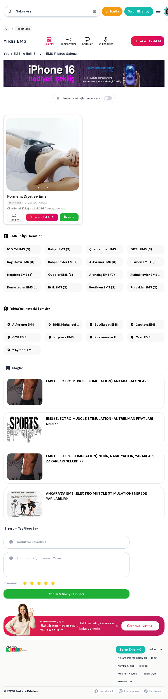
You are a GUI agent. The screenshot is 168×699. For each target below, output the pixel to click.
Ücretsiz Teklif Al (42, 217)
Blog (154, 658)
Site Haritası (125, 681)
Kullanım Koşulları (128, 673)
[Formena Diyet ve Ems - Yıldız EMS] (43, 170)
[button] (52, 11)
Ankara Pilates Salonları (132, 658)
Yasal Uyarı (151, 673)
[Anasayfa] (6, 29)
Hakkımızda (155, 649)
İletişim (69, 217)
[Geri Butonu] (74, 154)
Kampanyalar (126, 665)
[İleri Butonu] (11, 154)
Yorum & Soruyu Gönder (66, 594)
